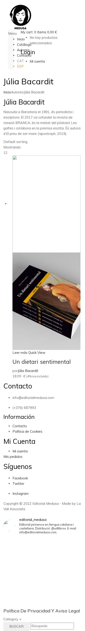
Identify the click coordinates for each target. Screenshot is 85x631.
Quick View (36, 352)
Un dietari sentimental (41, 361)
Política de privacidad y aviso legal (41, 611)
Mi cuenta (20, 451)
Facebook (20, 478)
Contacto (19, 426)
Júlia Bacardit (28, 371)
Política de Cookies (27, 431)
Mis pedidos (12, 456)
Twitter (18, 483)
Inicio (7, 92)
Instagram (20, 493)
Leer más (19, 352)
